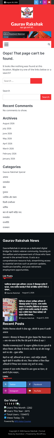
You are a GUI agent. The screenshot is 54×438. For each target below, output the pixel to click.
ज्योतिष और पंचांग (10, 197)
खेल (4, 187)
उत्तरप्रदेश (6, 182)
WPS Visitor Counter (22, 421)
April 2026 (7, 143)
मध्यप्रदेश (6, 217)
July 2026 (7, 128)
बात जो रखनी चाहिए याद (12, 212)
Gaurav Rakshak (27, 23)
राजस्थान (6, 227)
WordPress (41, 434)
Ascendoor (20, 434)
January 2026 (9, 158)
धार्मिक (5, 207)
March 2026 (8, 148)
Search (6, 90)
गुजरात (5, 192)
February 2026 (9, 153)
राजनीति (6, 222)
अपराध (5, 177)
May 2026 (7, 138)
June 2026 (7, 133)
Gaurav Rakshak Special (14, 172)
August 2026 (8, 123)
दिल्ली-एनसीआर (9, 202)
